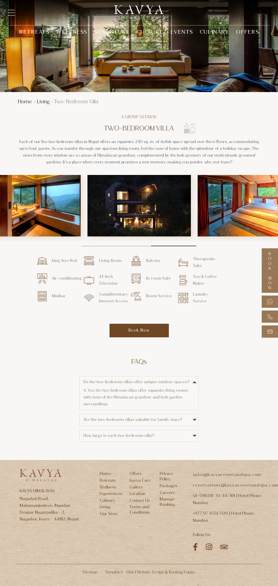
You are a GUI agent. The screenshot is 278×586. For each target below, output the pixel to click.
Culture (150, 31)
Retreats (34, 31)
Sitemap (89, 572)
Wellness (71, 31)
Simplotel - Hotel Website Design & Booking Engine (150, 572)
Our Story (109, 513)
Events (181, 31)
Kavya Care (140, 480)
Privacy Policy (166, 476)
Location (137, 493)
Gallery (136, 487)
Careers (167, 492)
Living (43, 101)
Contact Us (140, 500)
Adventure (112, 31)
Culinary (214, 31)
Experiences (111, 493)
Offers (247, 31)
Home (25, 101)
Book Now (270, 270)
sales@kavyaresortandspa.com (227, 474)
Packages (168, 486)
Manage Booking (167, 501)
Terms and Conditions (140, 509)
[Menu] (15, 12)
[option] (139, 208)
